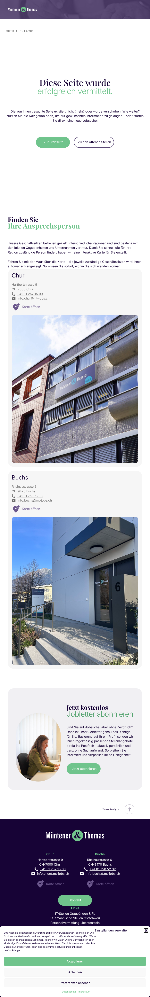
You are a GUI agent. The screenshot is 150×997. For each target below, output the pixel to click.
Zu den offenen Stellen (94, 142)
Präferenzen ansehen (75, 983)
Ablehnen (75, 972)
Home (10, 31)
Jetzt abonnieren (84, 769)
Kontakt (75, 900)
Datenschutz (69, 991)
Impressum (84, 991)
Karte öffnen (55, 884)
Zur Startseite (53, 142)
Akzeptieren (75, 961)
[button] (146, 930)
